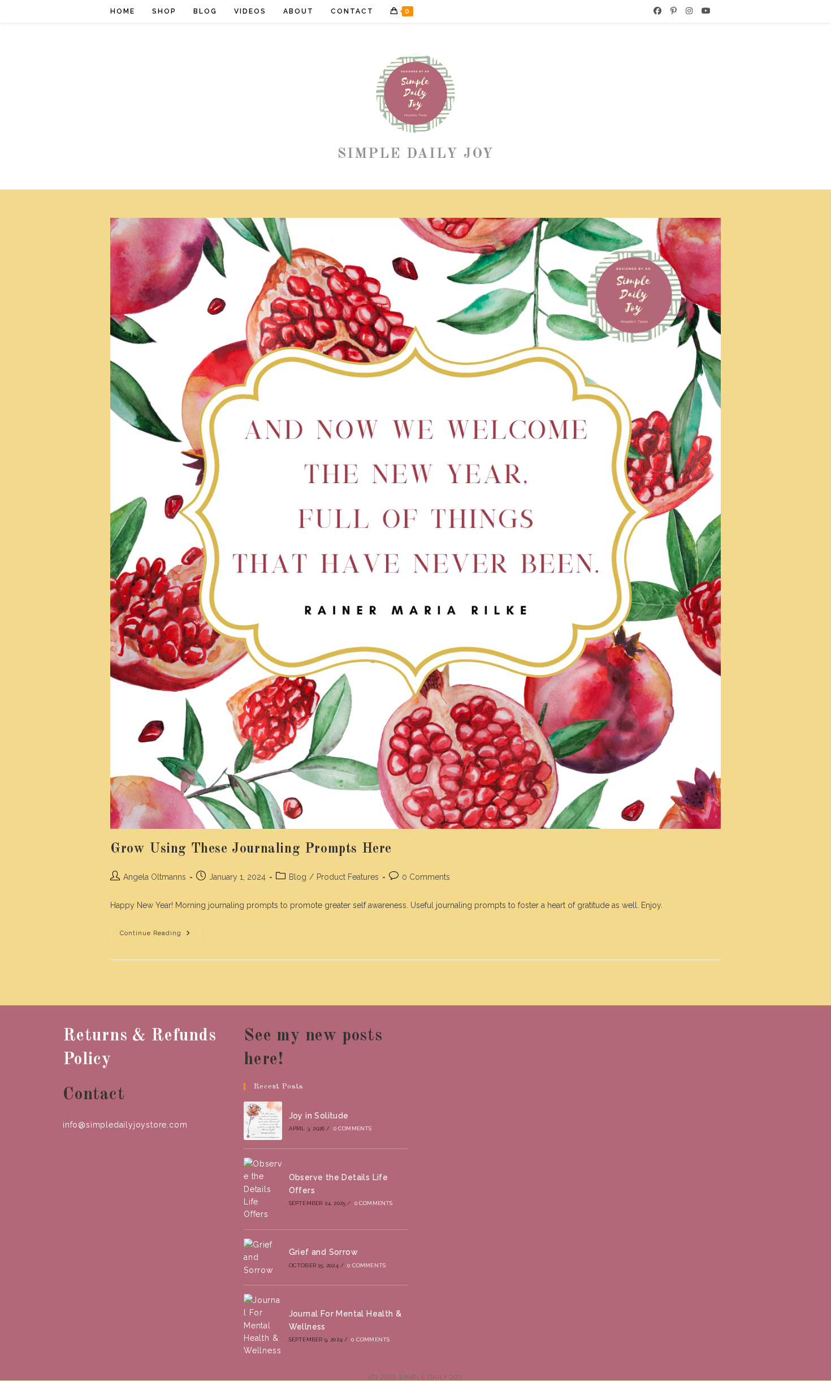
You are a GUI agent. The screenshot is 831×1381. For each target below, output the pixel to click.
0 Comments (426, 876)
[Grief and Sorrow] (263, 1257)
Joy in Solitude (319, 1115)
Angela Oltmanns (154, 876)
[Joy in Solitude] (263, 1121)
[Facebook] (657, 11)
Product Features (348, 876)
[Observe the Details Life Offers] (263, 1189)
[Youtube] (706, 11)
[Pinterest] (673, 11)
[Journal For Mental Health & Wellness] (263, 1325)
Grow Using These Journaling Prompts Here (251, 849)
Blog (297, 876)
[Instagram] (689, 11)
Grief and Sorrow (323, 1252)
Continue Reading (160, 936)
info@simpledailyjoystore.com (125, 1124)
